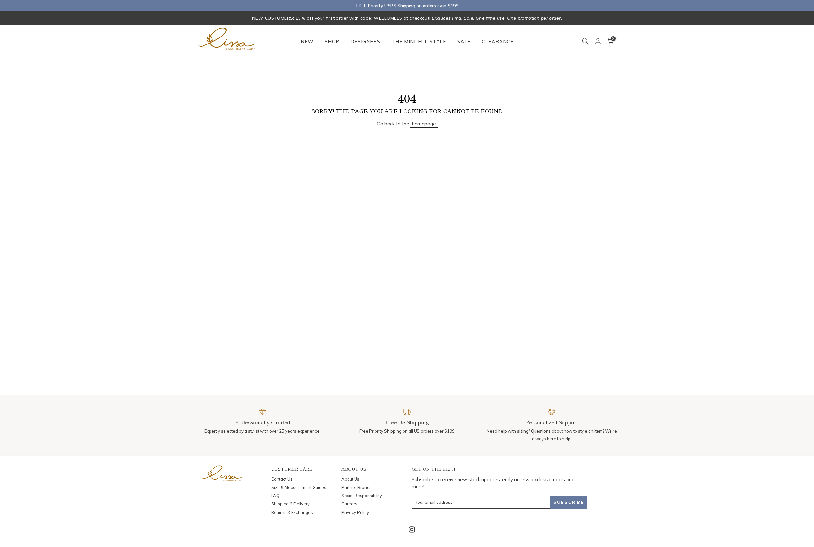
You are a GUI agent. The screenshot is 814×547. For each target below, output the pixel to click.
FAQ (275, 495)
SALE (464, 41)
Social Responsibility (361, 495)
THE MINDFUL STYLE (418, 41)
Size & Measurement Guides (298, 487)
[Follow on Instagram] (411, 529)
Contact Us (282, 479)
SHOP (332, 41)
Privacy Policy (355, 512)
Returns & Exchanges (292, 512)
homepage (424, 124)
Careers (349, 503)
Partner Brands (356, 487)
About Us (350, 479)
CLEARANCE (498, 41)
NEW (307, 41)
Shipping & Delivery (290, 503)
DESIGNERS (365, 41)
